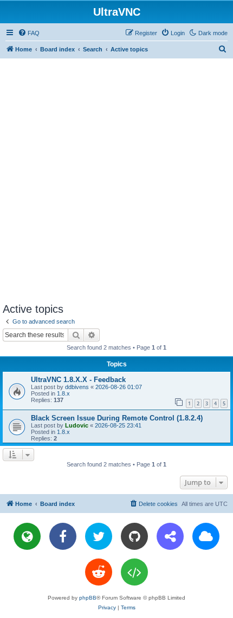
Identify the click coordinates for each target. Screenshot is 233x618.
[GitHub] (134, 536)
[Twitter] (98, 536)
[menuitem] (29, 33)
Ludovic (76, 425)
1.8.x (63, 393)
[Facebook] (62, 536)
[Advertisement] (116, 180)
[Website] (27, 536)
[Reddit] (98, 572)
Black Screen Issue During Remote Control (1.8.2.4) (117, 418)
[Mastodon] (170, 536)
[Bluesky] (205, 536)
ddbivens (77, 387)
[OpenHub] (134, 572)
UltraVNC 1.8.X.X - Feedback (78, 380)
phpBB (87, 598)
